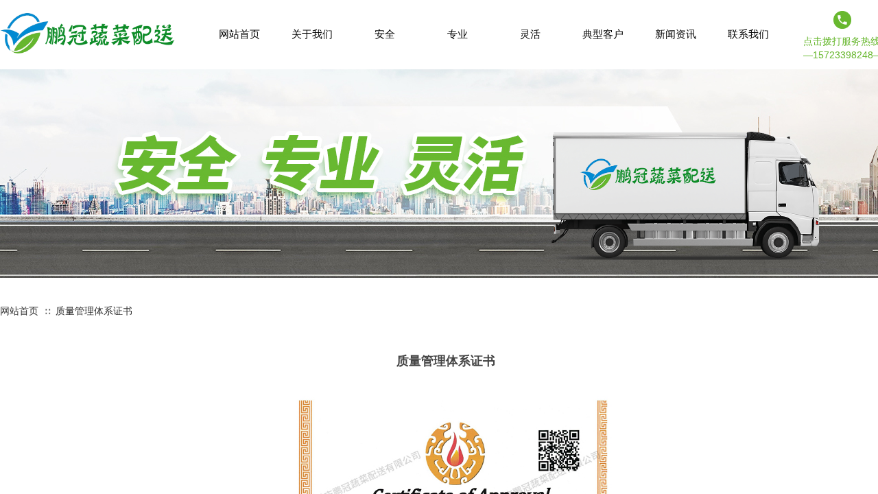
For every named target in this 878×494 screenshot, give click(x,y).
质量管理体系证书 (94, 310)
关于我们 (312, 34)
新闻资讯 (675, 34)
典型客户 (603, 34)
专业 (457, 34)
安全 (385, 34)
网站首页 (19, 310)
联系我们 (748, 34)
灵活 (530, 34)
